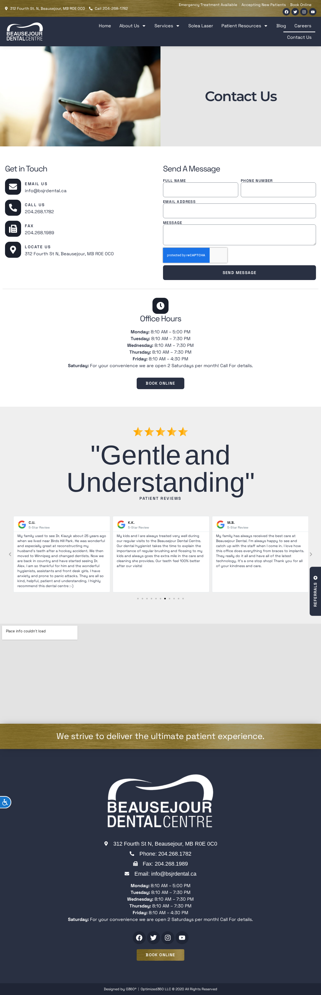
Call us (35, 204)
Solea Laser (200, 26)
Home (105, 26)
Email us (36, 183)
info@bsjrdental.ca (45, 190)
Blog (281, 26)
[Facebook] (286, 12)
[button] (10, 554)
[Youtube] (312, 12)
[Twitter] (295, 12)
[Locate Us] (13, 250)
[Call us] (13, 208)
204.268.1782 (39, 211)
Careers (302, 26)
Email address (179, 201)
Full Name (174, 180)
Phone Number (257, 180)
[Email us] (13, 187)
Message (172, 222)
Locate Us (38, 247)
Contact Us (299, 37)
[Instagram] (304, 12)
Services (163, 26)
